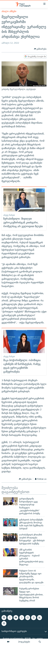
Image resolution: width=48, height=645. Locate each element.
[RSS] (39, 617)
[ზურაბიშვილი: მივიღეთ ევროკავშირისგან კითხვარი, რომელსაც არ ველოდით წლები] (24, 200)
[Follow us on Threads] (33, 617)
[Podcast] (4, 623)
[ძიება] (40, 642)
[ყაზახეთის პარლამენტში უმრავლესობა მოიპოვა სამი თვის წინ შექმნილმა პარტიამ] (10, 522)
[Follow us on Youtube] (15, 617)
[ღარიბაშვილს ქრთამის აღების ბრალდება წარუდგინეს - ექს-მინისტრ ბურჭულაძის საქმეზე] (10, 537)
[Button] (40, 49)
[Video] (8, 642)
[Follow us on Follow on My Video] (21, 617)
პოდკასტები (24, 641)
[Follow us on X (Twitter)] (9, 617)
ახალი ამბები (9, 11)
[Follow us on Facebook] (4, 617)
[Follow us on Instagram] (27, 617)
